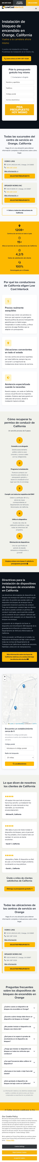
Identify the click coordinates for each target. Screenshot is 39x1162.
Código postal (10, 744)
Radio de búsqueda (11, 753)
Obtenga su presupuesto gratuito (19, 889)
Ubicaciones (32, 3)
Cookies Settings (19, 1146)
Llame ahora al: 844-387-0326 (17, 59)
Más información (10, 940)
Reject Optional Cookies (19, 1152)
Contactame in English (20, 77)
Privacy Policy (10, 1140)
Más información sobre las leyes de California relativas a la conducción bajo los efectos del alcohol (19, 656)
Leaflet (11, 723)
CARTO (34, 723)
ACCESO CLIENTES (19, 2)
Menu (36, 8)
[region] (19, 1136)
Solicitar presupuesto (20, 176)
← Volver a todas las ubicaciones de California (19, 211)
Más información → (11, 171)
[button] (23, 686)
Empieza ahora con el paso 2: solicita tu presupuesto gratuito (19, 562)
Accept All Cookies (19, 1158)
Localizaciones (20, 764)
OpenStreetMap (20, 723)
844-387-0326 (6, 3)
